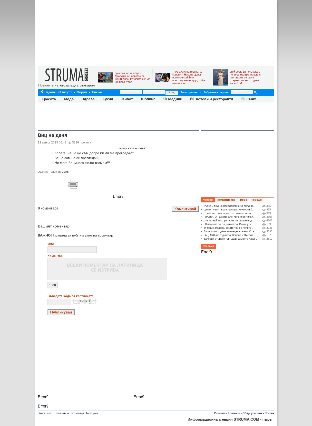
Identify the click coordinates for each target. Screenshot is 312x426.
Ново (243, 199)
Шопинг (148, 99)
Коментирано (226, 199)
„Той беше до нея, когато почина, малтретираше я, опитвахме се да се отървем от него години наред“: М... (245, 77)
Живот (127, 99)
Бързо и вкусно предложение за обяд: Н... (229, 205)
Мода (69, 99)
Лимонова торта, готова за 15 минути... (229, 224)
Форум (82, 92)
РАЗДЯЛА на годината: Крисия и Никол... (229, 216)
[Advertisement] (156, 32)
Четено (208, 199)
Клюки (97, 92)
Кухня (108, 99)
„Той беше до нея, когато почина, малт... (228, 213)
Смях (251, 99)
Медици (175, 99)
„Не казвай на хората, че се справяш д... (229, 220)
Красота (49, 99)
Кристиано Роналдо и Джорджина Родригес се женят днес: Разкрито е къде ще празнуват (132, 77)
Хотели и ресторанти (214, 99)
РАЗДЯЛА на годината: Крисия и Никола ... (230, 235)
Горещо (257, 199)
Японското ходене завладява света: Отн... (230, 231)
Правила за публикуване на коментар (75, 235)
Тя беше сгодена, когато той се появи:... (228, 227)
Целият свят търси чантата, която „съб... (229, 209)
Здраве (88, 99)
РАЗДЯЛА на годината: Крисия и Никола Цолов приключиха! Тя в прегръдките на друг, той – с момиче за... (189, 77)
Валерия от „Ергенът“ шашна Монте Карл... (230, 238)
